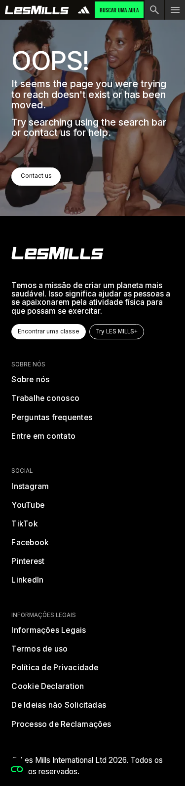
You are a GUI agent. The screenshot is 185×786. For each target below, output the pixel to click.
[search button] (154, 10)
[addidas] (84, 10)
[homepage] (57, 253)
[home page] (37, 10)
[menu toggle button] (175, 10)
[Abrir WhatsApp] (160, 761)
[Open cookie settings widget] (17, 769)
